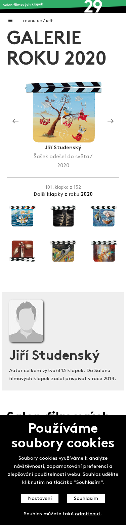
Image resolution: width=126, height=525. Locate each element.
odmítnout (87, 514)
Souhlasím (86, 498)
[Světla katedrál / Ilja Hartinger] (15, 121)
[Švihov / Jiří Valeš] (110, 121)
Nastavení (40, 498)
